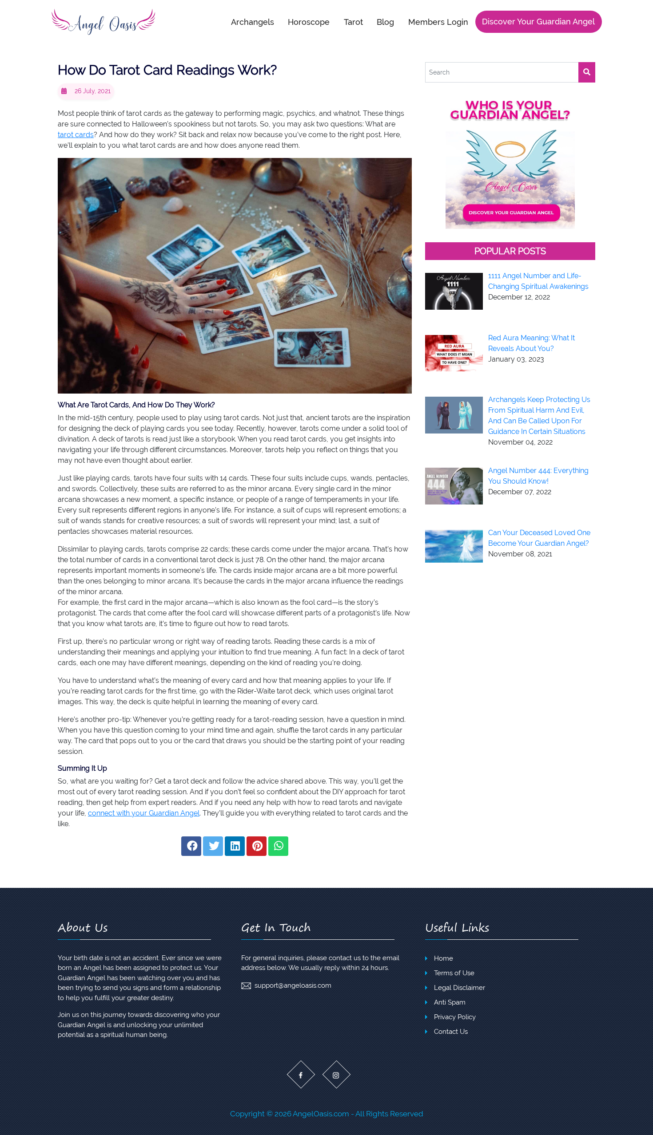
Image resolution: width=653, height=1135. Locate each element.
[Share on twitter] (213, 846)
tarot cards (76, 134)
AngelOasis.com (321, 1113)
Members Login (438, 21)
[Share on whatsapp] (278, 846)
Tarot (353, 21)
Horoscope (309, 21)
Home (443, 958)
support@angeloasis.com (293, 985)
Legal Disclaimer (459, 988)
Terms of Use (454, 973)
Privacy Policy (455, 1017)
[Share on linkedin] (235, 846)
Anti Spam (450, 1002)
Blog (385, 21)
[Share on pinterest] (257, 846)
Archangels (252, 21)
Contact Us (451, 1032)
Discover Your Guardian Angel (538, 21)
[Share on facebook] (191, 846)
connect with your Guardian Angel (143, 813)
